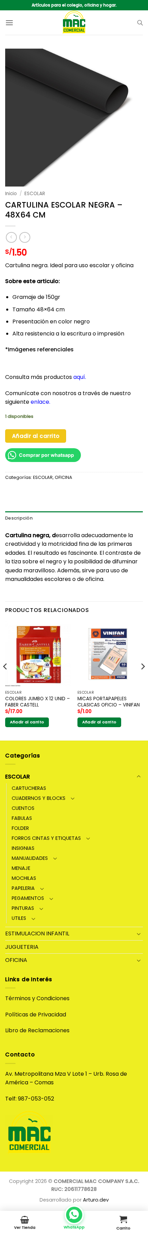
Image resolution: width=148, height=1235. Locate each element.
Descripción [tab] (19, 518)
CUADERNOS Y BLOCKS (38, 798)
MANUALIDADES (30, 858)
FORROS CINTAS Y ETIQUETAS (46, 838)
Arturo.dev (96, 1199)
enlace (40, 402)
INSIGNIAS (23, 848)
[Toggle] (139, 777)
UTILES (19, 918)
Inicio (11, 193)
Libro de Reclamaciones (37, 1030)
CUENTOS (23, 808)
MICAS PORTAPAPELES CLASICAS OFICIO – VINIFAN (108, 702)
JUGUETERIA (22, 947)
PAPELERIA (23, 888)
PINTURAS (23, 908)
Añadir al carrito (36, 436)
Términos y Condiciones (37, 998)
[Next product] (11, 237)
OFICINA (63, 477)
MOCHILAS (24, 878)
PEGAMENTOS (28, 898)
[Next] (142, 680)
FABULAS (22, 818)
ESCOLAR (34, 193)
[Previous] (5, 680)
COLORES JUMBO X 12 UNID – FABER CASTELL (37, 702)
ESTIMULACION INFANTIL (37, 933)
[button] (9, 22)
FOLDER (20, 828)
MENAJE (21, 868)
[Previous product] (24, 237)
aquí (79, 377)
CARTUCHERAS (29, 788)
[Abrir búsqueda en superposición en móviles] (140, 23)
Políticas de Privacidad (35, 1014)
